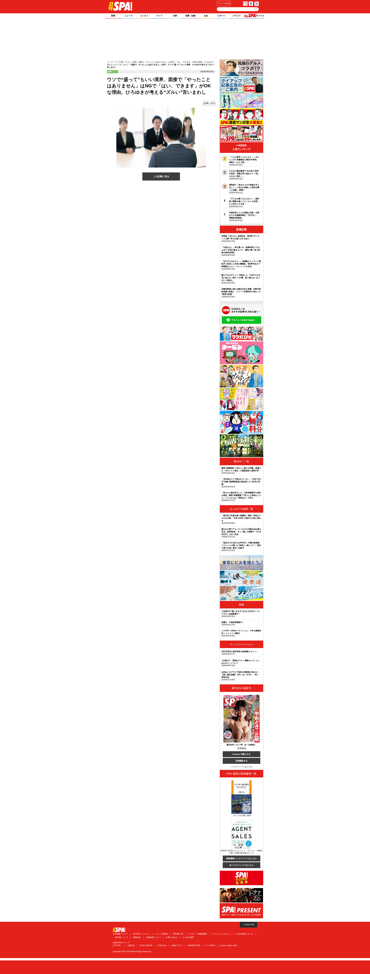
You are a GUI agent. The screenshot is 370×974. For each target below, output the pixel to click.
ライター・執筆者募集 (198, 934)
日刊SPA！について (141, 934)
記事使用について (153, 937)
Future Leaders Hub (228, 945)
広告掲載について (120, 934)
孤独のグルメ (178, 945)
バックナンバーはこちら (241, 766)
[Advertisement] (185, 39)
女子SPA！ (118, 945)
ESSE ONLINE (146, 945)
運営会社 (137, 937)
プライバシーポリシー (221, 934)
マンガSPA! (210, 945)
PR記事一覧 (178, 934)
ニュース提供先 (162, 934)
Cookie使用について (245, 934)
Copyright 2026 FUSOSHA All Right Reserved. (132, 951)
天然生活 (131, 945)
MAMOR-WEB (194, 945)
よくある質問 (188, 937)
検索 (255, 9)
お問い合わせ (172, 937)
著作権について (122, 937)
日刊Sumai (162, 945)
